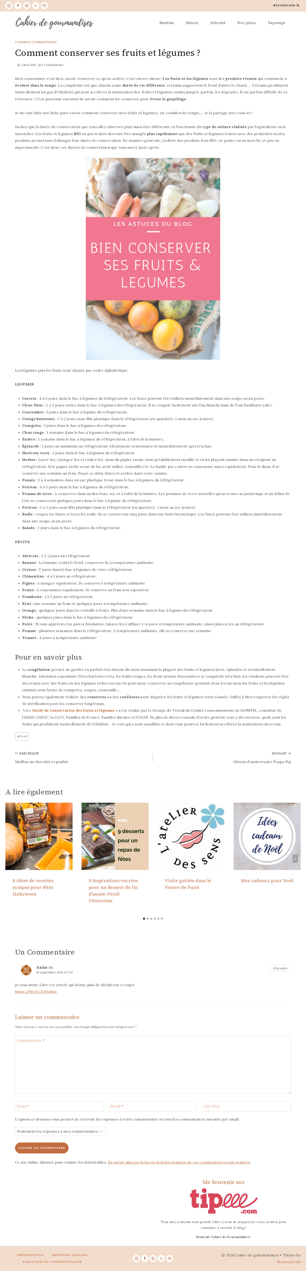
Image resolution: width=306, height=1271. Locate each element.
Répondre (280, 968)
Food (22, 736)
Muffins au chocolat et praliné (42, 758)
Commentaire (30, 1040)
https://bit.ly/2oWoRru (35, 991)
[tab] (144, 919)
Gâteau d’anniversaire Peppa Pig (262, 758)
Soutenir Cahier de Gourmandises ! (223, 1237)
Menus (192, 22)
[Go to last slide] (10, 859)
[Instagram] (9, 5)
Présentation (30, 1255)
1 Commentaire (53, 65)
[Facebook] (18, 5)
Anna (41, 967)
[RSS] (35, 5)
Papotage (276, 22)
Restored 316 (289, 1262)
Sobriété (217, 22)
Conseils (23, 42)
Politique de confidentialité (52, 1261)
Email (117, 1106)
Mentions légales (70, 1255)
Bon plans (246, 22)
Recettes (166, 22)
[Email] (44, 5)
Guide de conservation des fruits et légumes (73, 710)
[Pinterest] (26, 5)
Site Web (212, 1106)
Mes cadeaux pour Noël (267, 880)
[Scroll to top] (295, 1254)
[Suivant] (295, 859)
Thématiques (45, 42)
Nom (22, 1106)
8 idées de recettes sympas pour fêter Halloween (33, 887)
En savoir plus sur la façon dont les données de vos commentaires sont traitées (179, 1162)
